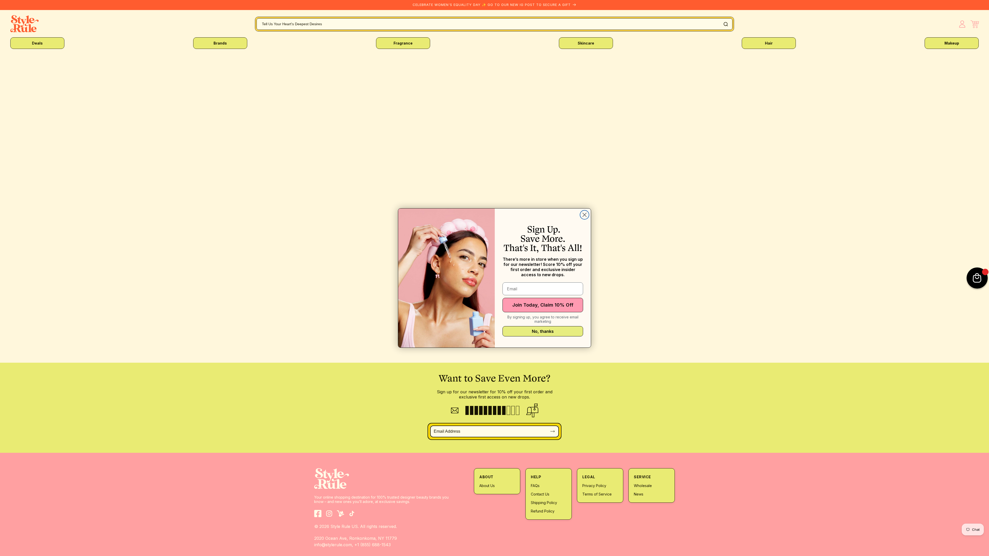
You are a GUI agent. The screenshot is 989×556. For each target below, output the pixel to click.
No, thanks (543, 331)
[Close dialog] (584, 214)
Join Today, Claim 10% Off (542, 305)
